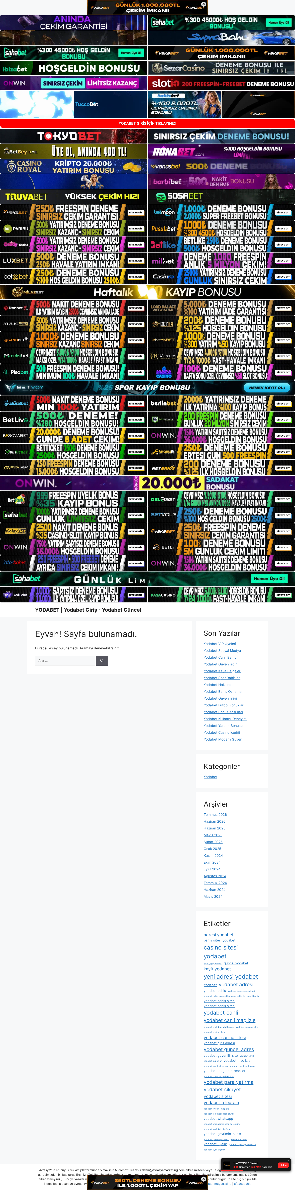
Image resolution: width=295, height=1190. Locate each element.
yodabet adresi (236, 984)
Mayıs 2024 (213, 897)
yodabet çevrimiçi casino (216, 1139)
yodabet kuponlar (213, 1061)
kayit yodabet (217, 968)
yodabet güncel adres (229, 1049)
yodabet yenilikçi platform (217, 1129)
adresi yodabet (219, 934)
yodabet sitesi (218, 1096)
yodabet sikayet (222, 1089)
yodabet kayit (247, 1056)
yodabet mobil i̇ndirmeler (242, 1066)
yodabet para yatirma (228, 1082)
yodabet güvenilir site (221, 1055)
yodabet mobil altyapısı (216, 1066)
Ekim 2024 (212, 862)
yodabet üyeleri (239, 1139)
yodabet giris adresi (219, 1043)
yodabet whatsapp (218, 1119)
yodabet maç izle (237, 1061)
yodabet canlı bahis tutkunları (219, 1027)
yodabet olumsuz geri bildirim (219, 1076)
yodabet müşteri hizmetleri (225, 1071)
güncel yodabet (236, 963)
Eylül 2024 (212, 869)
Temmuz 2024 (215, 883)
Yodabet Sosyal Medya (222, 651)
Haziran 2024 (215, 890)
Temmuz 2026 (215, 815)
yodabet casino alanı (214, 1032)
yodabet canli (221, 1012)
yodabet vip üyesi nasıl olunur (219, 1114)
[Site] (73, 212)
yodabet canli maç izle (229, 1020)
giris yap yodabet (213, 963)
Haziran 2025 (214, 828)
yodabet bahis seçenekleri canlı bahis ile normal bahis (231, 996)
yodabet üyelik (215, 1144)
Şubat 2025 (213, 842)
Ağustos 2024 (215, 876)
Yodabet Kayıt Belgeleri (222, 671)
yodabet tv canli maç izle (216, 1108)
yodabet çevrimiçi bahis (222, 1134)
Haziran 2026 (215, 821)
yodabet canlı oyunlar (247, 1027)
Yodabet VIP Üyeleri (220, 644)
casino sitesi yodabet (221, 952)
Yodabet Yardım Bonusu (223, 726)
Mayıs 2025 (213, 835)
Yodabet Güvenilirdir (220, 664)
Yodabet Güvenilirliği (220, 698)
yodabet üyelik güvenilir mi (242, 1144)
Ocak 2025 (212, 849)
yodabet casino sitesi (225, 1037)
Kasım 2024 (213, 856)
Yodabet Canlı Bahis (220, 657)
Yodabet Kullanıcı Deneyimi (225, 719)
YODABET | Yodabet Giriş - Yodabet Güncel (88, 610)
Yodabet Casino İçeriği (222, 733)
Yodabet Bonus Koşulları (223, 712)
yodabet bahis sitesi (219, 1001)
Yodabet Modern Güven (223, 739)
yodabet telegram (221, 1102)
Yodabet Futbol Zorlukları (224, 705)
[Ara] (102, 661)
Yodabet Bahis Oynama (223, 692)
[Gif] (147, 292)
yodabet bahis (215, 991)
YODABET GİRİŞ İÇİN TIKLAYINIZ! (147, 123)
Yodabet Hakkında (219, 685)
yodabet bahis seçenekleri (241, 991)
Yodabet (210, 777)
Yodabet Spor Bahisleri (222, 678)
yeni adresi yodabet (231, 976)
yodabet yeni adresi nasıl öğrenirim (222, 1124)
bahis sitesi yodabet (219, 940)
